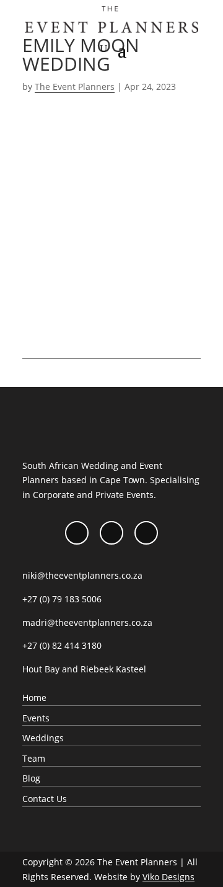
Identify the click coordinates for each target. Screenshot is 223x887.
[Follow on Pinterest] (146, 533)
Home (34, 697)
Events (36, 718)
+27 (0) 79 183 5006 (62, 599)
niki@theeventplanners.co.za (82, 575)
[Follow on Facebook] (77, 533)
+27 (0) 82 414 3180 (62, 645)
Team (33, 758)
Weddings (43, 738)
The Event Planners (75, 86)
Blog (31, 778)
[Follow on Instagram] (111, 533)
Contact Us (44, 799)
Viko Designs (168, 877)
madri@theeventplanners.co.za (87, 622)
